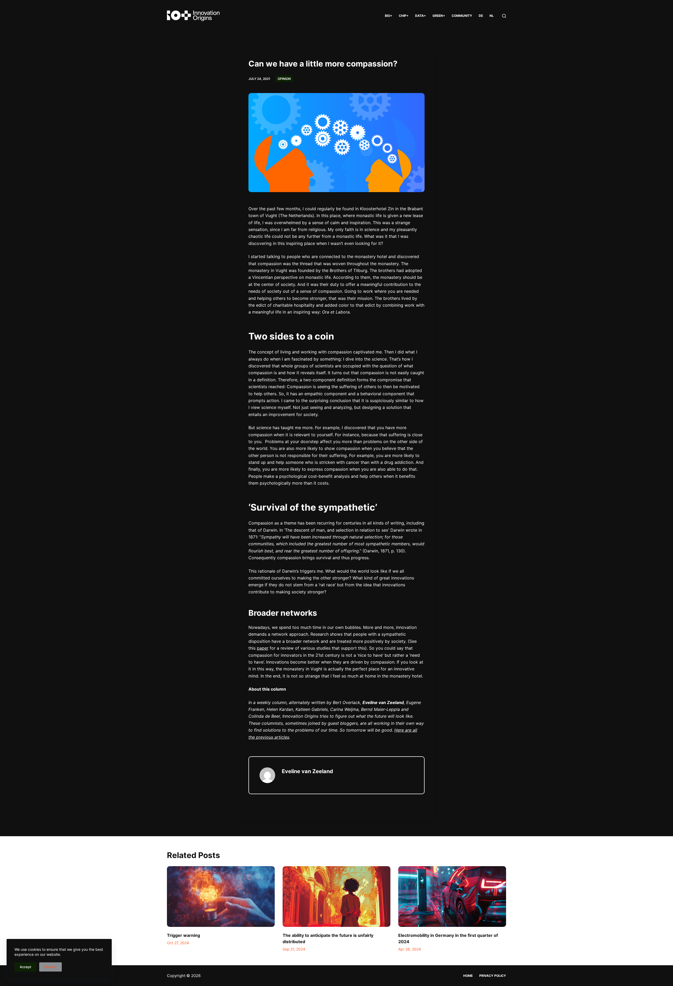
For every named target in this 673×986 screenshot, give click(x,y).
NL (492, 16)
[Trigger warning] (221, 896)
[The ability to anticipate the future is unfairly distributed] (336, 896)
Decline (50, 967)
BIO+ (388, 16)
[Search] (504, 16)
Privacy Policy (492, 976)
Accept (25, 967)
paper (262, 648)
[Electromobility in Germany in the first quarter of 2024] (452, 896)
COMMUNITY (462, 16)
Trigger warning (183, 935)
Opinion (284, 79)
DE (481, 16)
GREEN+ (438, 16)
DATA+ (420, 16)
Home (468, 976)
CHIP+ (404, 16)
